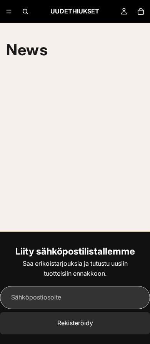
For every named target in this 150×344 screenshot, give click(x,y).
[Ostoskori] (140, 11)
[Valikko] (9, 11)
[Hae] (25, 11)
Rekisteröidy (75, 323)
